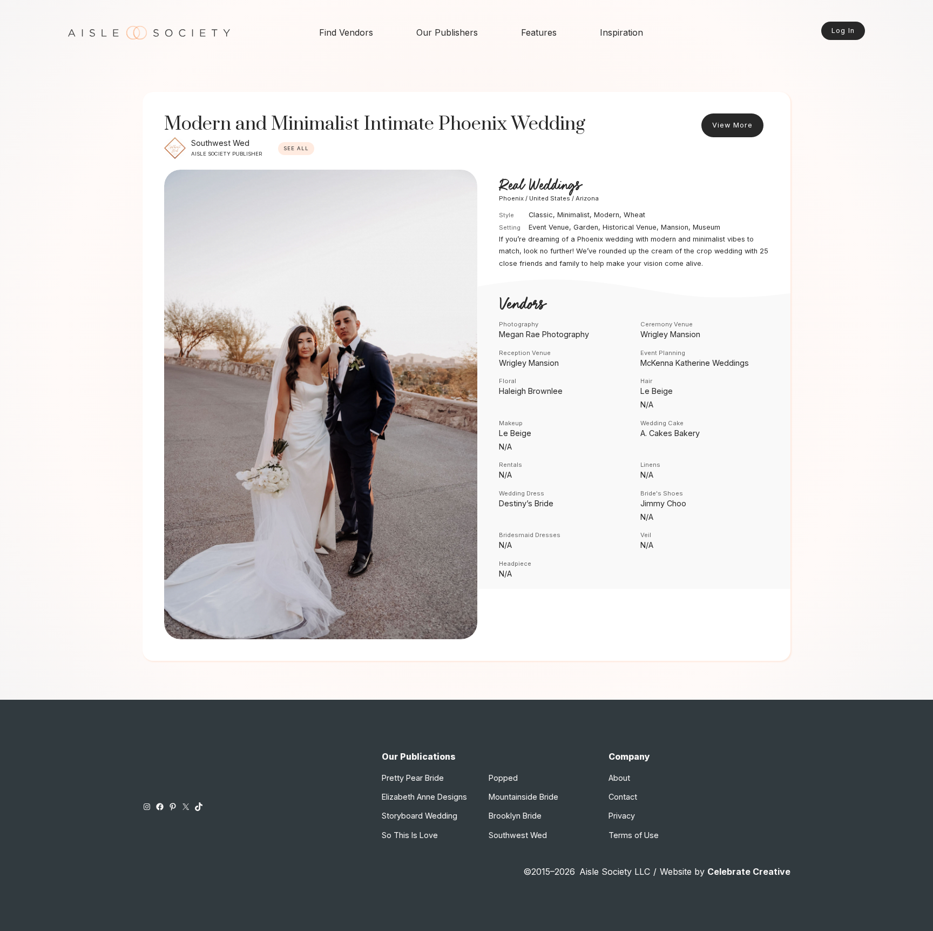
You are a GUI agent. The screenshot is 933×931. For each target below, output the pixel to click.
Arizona (587, 198)
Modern (606, 215)
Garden (585, 227)
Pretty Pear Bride (413, 777)
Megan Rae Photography (544, 334)
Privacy (622, 815)
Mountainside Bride (523, 796)
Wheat (634, 215)
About (619, 777)
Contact (623, 796)
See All (296, 148)
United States (549, 198)
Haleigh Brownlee (531, 391)
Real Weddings (540, 185)
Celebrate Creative (748, 871)
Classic (541, 215)
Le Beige (656, 391)
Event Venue (549, 227)
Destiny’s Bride (526, 503)
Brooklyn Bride (515, 815)
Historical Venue (630, 227)
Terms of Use (634, 835)
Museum (706, 227)
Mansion (674, 227)
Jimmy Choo (663, 503)
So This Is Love (410, 835)
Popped (503, 777)
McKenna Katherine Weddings (694, 362)
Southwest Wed (220, 143)
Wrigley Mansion (670, 334)
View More (732, 125)
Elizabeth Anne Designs (424, 796)
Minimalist (573, 215)
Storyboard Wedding (419, 815)
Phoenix (511, 198)
